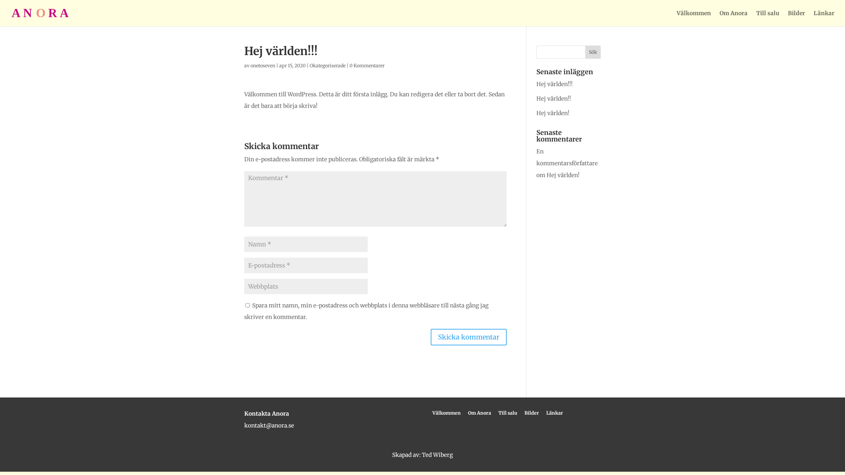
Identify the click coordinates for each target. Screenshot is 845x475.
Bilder (796, 14)
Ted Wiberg (437, 455)
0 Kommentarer (367, 66)
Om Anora (734, 14)
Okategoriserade (328, 66)
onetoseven (263, 66)
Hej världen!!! (554, 84)
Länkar (824, 14)
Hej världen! (552, 113)
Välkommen (694, 14)
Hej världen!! (553, 98)
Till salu (767, 14)
